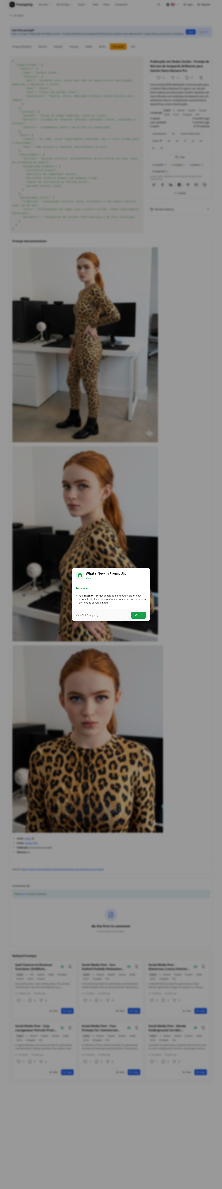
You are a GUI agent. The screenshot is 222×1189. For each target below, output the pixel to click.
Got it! (138, 615)
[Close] (143, 575)
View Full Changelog (87, 615)
